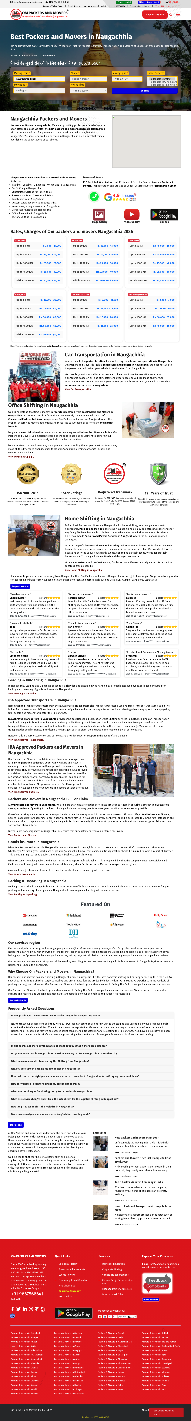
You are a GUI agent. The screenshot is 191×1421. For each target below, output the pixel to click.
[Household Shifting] (162, 78)
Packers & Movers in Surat (110, 1389)
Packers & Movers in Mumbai (155, 1380)
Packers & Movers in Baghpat (68, 1350)
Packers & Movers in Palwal (23, 1342)
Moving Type (120, 73)
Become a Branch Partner (140, 6)
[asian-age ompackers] (30, 924)
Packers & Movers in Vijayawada (69, 1393)
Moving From (22, 73)
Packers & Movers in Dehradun (69, 1368)
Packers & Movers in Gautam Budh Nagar (161, 1346)
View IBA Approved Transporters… (26, 739)
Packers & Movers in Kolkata (155, 1376)
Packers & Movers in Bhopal (67, 1363)
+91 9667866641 (27, 1294)
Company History (68, 1263)
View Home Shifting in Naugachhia (84, 570)
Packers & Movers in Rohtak (154, 1333)
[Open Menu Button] (178, 15)
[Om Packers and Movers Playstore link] (74, 1312)
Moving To (20, 84)
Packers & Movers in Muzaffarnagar (27, 1355)
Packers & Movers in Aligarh (67, 1359)
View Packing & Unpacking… (23, 894)
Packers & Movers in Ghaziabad (113, 1346)
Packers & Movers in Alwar (67, 1355)
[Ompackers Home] (39, 14)
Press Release (66, 1296)
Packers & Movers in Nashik (67, 1385)
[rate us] (120, 197)
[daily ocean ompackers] (161, 915)
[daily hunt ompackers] (73, 915)
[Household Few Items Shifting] (162, 81)
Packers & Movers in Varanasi (24, 1393)
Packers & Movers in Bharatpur (113, 1355)
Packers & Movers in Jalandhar (68, 1376)
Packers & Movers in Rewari (67, 1337)
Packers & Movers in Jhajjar (111, 1337)
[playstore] (14, 1339)
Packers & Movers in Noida (23, 1346)
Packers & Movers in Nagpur (24, 1385)
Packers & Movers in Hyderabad (69, 1372)
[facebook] (12, 1310)
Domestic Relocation (113, 1263)
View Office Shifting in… (21, 456)
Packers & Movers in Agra (153, 1355)
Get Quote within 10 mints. (164, 1412)
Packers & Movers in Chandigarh (156, 1363)
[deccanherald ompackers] (73, 933)
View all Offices (151, 1300)
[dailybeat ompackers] (161, 924)
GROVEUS (105, 1417)
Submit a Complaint (70, 1291)
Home (14, 55)
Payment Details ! (124, 2)
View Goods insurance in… (22, 874)
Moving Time (77, 84)
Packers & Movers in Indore (111, 1372)
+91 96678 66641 (87, 63)
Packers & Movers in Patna (110, 1385)
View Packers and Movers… (23, 835)
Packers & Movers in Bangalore (156, 1359)
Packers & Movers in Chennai (24, 1368)
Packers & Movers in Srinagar (68, 1389)
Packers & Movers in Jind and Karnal (158, 1342)
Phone (74, 73)
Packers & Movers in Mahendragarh (115, 1342)
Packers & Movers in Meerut (67, 1346)
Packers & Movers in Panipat (155, 1337)
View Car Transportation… (79, 389)
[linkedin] (25, 1310)
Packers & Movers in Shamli (154, 1350)
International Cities (112, 1294)
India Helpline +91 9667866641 (113, 6)
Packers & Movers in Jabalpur (155, 1372)
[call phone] (94, 196)
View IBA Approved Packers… (23, 792)
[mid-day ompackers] (30, 933)
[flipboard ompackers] (30, 915)
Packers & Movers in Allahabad (112, 1359)
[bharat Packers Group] (43, 1310)
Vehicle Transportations (115, 1274)
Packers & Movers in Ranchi (23, 1389)
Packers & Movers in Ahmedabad (26, 1359)
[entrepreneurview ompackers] (117, 915)
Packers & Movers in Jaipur (23, 1376)
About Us (146, 1410)
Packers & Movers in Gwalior (24, 1372)
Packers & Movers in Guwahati (155, 1368)
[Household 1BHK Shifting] (162, 84)
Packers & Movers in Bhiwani (67, 1342)
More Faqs (16, 1124)
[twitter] (18, 1310)
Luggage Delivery (117, 1289)
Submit (145, 90)
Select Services (156, 73)
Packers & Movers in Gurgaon (68, 1333)
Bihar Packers (29, 55)
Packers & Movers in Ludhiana (68, 1380)
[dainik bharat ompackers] (117, 924)
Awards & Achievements (72, 1269)
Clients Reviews (67, 1274)
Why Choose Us (67, 1285)
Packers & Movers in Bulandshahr (26, 1350)
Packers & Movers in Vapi (153, 1389)
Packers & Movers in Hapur (111, 1350)
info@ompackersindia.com (165, 1264)
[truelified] (37, 1310)
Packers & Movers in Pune (154, 1385)
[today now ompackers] (73, 924)
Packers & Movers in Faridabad (25, 1333)
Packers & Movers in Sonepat (24, 1337)
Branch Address (74, 6)
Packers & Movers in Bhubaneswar (114, 1363)
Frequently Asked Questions (74, 1280)
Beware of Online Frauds (53, 6)
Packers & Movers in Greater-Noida (114, 1368)
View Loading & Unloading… (23, 693)
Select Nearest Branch (150, 2)
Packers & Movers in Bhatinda (24, 1363)
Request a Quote (91, 6)
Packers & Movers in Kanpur (111, 1376)
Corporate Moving (112, 1269)
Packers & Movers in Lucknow (24, 1380)
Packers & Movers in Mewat (111, 1333)
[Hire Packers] (13, 1316)
